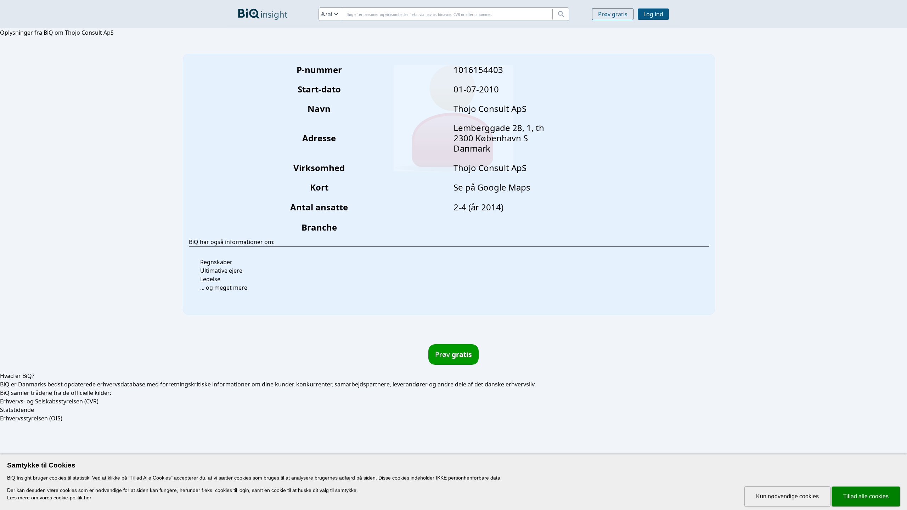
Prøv (453, 354)
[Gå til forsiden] (262, 14)
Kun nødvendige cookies (787, 496)
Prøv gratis (612, 14)
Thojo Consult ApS (490, 168)
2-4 (460, 207)
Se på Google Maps (492, 187)
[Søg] (560, 14)
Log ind (653, 14)
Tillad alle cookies (866, 496)
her (87, 497)
